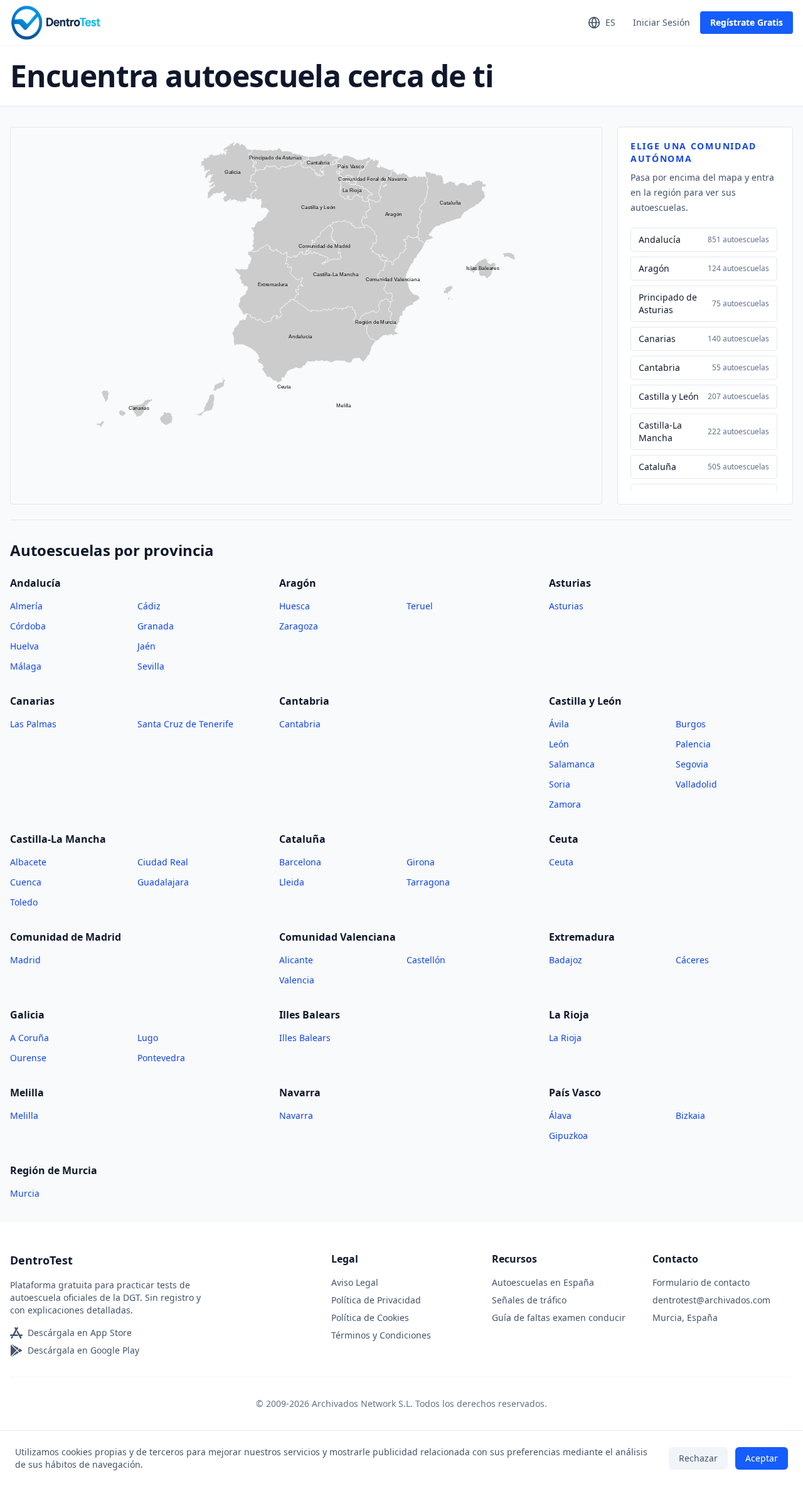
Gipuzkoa (568, 1135)
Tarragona (428, 882)
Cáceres (692, 960)
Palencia (693, 744)
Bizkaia (690, 1115)
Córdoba (28, 626)
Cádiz (149, 606)
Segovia (692, 764)
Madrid (25, 960)
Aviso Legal (354, 1282)
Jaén (146, 646)
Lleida (291, 882)
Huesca (294, 606)
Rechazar (698, 1458)
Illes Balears (305, 1038)
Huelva (24, 646)
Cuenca (25, 882)
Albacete (28, 862)
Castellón (426, 960)
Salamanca (572, 764)
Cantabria (300, 724)
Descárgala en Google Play (83, 1350)
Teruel (420, 606)
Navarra (296, 1115)
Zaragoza (298, 626)
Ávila (559, 724)
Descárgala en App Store (80, 1333)
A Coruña (29, 1038)
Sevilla (150, 666)
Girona (421, 862)
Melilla (24, 1115)
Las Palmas (33, 724)
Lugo (147, 1038)
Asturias (566, 606)
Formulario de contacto (701, 1282)
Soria (559, 784)
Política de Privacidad (376, 1300)
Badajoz (565, 960)
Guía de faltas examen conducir (558, 1317)
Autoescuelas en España (543, 1282)
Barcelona (300, 862)
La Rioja (565, 1038)
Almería (26, 606)
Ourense (28, 1058)
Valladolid (696, 784)
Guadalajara (163, 882)
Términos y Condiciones (381, 1335)
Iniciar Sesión (661, 22)
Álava (560, 1115)
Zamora (565, 804)
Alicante (296, 960)
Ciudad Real (162, 862)
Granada (155, 626)
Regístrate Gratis (746, 22)
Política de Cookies (370, 1317)
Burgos (691, 724)
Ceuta (561, 862)
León (559, 744)
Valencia (296, 980)
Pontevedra (161, 1058)
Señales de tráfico (529, 1300)
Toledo (24, 902)
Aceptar (761, 1458)
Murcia (25, 1193)
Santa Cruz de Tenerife (185, 724)
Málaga (25, 666)
